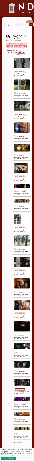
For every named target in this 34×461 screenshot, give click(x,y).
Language (12, 22)
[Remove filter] (26, 44)
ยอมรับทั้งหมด (9, 458)
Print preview (11, 52)
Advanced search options (13, 50)
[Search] (31, 24)
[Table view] (23, 52)
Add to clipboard (20, 71)
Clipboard (29, 32)
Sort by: (18, 54)
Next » (25, 446)
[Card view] (20, 52)
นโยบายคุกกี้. (11, 455)
